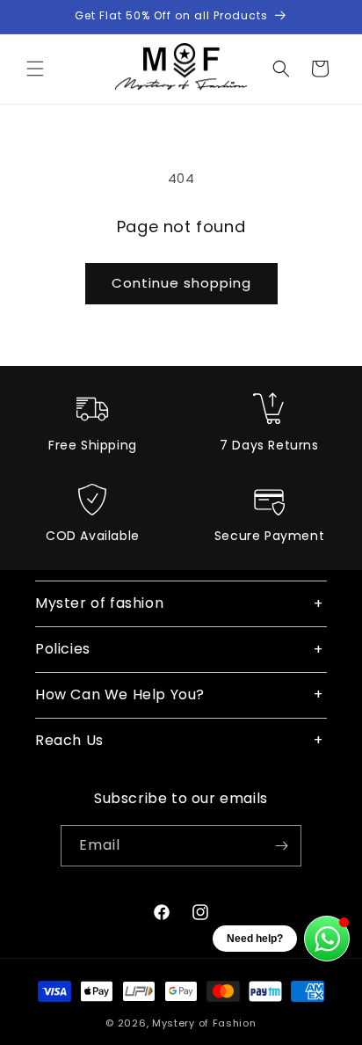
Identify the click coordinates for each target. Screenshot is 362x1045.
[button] (35, 68)
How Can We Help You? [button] (120, 694)
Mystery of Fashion (204, 1023)
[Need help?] (327, 938)
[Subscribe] (281, 845)
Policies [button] (62, 649)
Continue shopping (181, 283)
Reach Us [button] (69, 740)
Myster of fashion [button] (99, 603)
